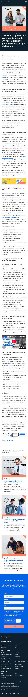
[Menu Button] (26, 2)
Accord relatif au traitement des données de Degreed (10, 686)
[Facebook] (7, 59)
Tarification (17, 668)
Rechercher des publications (7, 33)
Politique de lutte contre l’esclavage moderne (9, 685)
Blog (2, 673)
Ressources (3, 677)
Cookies (12, 683)
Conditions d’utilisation (6, 683)
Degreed (4, 193)
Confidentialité (23, 681)
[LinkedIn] (11, 59)
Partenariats (17, 656)
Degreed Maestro (5, 664)
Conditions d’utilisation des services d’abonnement (10, 688)
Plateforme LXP (5, 104)
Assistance (3, 647)
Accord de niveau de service (6, 689)
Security (16, 673)
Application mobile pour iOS (20, 643)
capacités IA (7, 365)
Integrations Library (19, 664)
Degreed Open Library (6, 668)
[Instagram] (18, 693)
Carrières (16, 654)
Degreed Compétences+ (6, 663)
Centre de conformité (19, 675)
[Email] (13, 59)
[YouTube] (14, 693)
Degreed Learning (5, 661)
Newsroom (17, 652)
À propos (3, 652)
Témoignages (4, 656)
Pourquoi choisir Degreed (6, 654)
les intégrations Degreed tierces (11, 217)
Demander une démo (5, 645)
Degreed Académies (5, 666)
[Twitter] (10, 693)
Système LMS (17, 102)
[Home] (5, 2)
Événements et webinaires (6, 675)
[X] (9, 59)
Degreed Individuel (19, 666)
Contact (3, 643)
